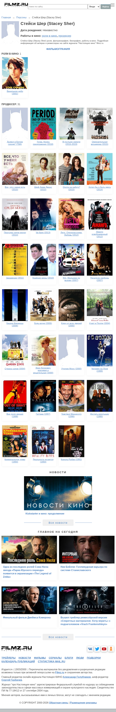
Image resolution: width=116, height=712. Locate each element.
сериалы (55, 658)
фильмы (40, 658)
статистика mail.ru (51, 661)
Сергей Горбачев (12, 680)
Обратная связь (58, 702)
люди (80, 658)
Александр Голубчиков (77, 677)
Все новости (58, 522)
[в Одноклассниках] (111, 649)
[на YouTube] (104, 649)
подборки (94, 658)
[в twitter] (97, 649)
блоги (69, 658)
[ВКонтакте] (90, 649)
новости (25, 658)
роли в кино (49, 35)
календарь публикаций (18, 661)
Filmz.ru (59, 672)
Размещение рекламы (83, 702)
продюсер (64, 35)
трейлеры (9, 658)
